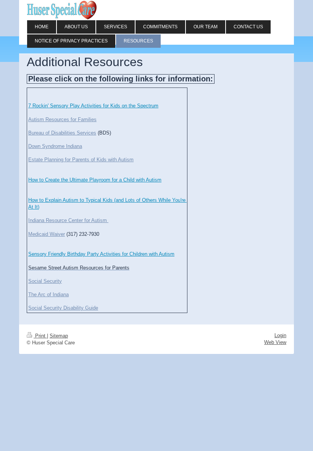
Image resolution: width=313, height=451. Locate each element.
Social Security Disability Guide (63, 308)
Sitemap (59, 336)
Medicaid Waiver (46, 234)
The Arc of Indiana (48, 294)
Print (40, 336)
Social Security (45, 281)
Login (280, 335)
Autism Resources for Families (62, 119)
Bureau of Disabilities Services (62, 133)
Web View (275, 342)
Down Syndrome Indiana (55, 146)
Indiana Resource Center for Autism (68, 220)
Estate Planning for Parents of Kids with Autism (81, 159)
